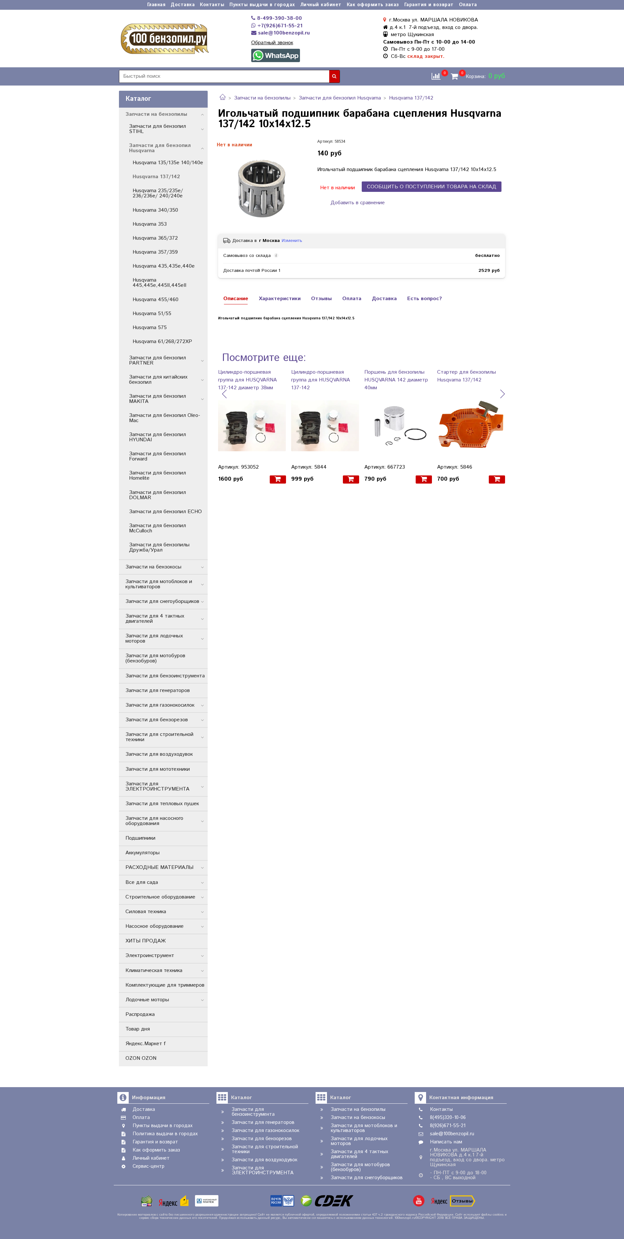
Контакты (212, 5)
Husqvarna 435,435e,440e (164, 266)
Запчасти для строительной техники (159, 737)
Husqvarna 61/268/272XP (162, 341)
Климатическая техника (153, 970)
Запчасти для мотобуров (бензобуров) (155, 658)
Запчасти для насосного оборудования (154, 821)
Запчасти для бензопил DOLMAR (157, 495)
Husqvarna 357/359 (155, 252)
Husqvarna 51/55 (152, 313)
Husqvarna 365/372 (155, 238)
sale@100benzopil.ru (283, 33)
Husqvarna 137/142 (411, 98)
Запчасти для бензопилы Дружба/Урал (159, 547)
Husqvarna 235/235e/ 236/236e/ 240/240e (158, 193)
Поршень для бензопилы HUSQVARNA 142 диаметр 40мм (396, 380)
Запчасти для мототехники (157, 769)
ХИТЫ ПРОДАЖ (145, 941)
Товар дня (137, 1029)
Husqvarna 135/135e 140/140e (168, 163)
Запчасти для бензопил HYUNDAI (157, 437)
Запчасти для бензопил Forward (157, 456)
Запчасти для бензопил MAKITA (157, 399)
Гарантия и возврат (429, 5)
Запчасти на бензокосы (153, 567)
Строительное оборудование (160, 897)
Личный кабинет (321, 5)
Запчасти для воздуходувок (159, 754)
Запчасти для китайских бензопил (158, 379)
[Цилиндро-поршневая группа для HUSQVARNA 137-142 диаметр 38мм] (252, 426)
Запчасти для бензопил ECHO (165, 511)
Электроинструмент (149, 955)
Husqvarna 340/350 (155, 210)
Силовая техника (145, 911)
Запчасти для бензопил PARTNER (157, 360)
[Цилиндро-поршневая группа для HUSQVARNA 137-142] (325, 426)
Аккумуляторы (142, 853)
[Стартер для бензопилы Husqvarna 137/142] (471, 426)
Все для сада (141, 882)
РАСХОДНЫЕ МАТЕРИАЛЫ (159, 867)
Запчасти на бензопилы (262, 98)
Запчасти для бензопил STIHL (157, 129)
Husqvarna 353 (150, 224)
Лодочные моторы (147, 1000)
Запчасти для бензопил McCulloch (157, 528)
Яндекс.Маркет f (145, 1043)
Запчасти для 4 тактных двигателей (154, 618)
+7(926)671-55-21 (279, 26)
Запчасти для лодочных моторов (154, 638)
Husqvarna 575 (150, 327)
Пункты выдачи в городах (262, 5)
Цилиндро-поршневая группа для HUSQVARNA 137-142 (320, 380)
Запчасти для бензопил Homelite (157, 475)
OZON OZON (140, 1058)
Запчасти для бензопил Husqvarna (340, 98)
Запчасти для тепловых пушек (162, 803)
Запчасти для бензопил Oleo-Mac (164, 418)
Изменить (292, 240)
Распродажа (140, 1014)
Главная (156, 5)
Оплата (468, 5)
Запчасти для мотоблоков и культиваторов (158, 584)
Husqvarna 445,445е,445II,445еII (159, 282)
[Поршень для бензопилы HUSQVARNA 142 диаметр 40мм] (398, 426)
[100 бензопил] (164, 37)
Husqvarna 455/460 (155, 299)
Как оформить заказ (373, 5)
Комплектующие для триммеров (164, 985)
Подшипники (140, 838)
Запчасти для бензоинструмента (165, 676)
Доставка (183, 5)
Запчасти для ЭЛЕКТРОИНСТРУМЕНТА (157, 786)
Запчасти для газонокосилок (159, 705)
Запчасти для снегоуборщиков (162, 601)
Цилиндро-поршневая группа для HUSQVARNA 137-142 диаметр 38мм (247, 380)
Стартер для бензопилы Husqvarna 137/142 (466, 376)
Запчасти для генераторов (157, 690)
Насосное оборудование (154, 926)
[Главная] (222, 98)
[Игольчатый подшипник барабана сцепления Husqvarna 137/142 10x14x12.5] (262, 184)
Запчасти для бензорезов (156, 720)
